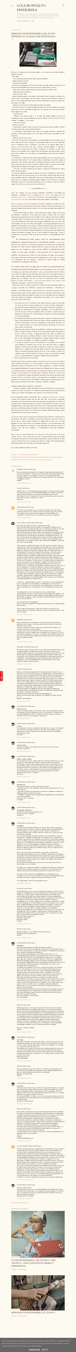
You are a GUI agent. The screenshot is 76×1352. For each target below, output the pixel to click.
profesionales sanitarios (34, 459)
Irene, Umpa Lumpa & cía (25, 523)
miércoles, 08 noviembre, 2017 (25, 1179)
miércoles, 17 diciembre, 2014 (24, 614)
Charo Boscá (21, 507)
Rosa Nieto (45, 195)
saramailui (20, 620)
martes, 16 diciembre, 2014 (24, 483)
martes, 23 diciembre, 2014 (24, 1141)
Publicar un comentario (19, 1202)
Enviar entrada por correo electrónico (28, 454)
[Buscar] (63, 5)
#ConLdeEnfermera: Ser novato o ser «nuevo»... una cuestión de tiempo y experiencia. (33, 1263)
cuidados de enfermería (57, 457)
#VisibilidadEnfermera (44, 457)
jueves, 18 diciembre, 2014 (23, 701)
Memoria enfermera (21, 459)
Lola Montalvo (21, 706)
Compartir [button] (14, 454)
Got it (45, 1350)
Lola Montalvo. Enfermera (31, 7)
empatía (13, 459)
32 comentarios (22, 1316)
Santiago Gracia (22, 469)
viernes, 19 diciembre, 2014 (24, 923)
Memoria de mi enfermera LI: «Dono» (33, 1312)
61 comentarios (22, 1269)
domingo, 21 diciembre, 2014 (24, 1103)
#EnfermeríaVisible (33, 457)
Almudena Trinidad (23, 647)
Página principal (23, 21)
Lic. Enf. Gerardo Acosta (24, 1146)
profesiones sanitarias (46, 459)
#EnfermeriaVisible (22, 457)
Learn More (34, 1350)
